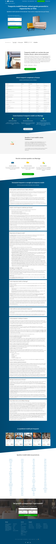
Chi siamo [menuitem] (14, 525)
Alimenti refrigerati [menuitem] (38, 525)
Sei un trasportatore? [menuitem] (31, 1)
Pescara (34, 474)
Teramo (45, 470)
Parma (34, 470)
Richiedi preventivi (14, 27)
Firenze (22, 468)
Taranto (45, 468)
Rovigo (45, 459)
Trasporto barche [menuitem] (45, 525)
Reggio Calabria (34, 488)
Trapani (45, 474)
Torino (45, 473)
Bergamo (10, 474)
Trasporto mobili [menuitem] (31, 525)
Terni (45, 471)
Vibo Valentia (45, 488)
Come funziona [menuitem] (24, 1)
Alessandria (10, 460)
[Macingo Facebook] (25, 542)
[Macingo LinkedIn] (30, 542)
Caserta (11, 487)
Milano (22, 493)
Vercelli (45, 485)
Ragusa (34, 485)
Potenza (34, 482)
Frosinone (22, 471)
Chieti (11, 493)
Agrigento (10, 459)
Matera (22, 490)
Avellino (11, 468)
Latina (22, 479)
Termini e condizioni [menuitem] (23, 526)
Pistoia (34, 479)
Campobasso (11, 485)
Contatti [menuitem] (14, 529)
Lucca (22, 487)
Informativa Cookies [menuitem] (23, 529)
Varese (45, 482)
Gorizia (22, 474)
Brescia (11, 479)
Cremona (22, 460)
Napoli (34, 459)
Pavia (34, 471)
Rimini (34, 493)
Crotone (22, 462)
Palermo (34, 468)
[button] (5, 1)
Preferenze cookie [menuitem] (23, 534)
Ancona (11, 462)
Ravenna (34, 487)
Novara (34, 460)
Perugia (34, 473)
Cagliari (11, 482)
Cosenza (22, 459)
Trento (45, 476)
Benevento (10, 473)
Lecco (22, 482)
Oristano (34, 465)
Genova (22, 473)
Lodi (22, 485)
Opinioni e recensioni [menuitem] (15, 530)
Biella (11, 476)
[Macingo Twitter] (27, 542)
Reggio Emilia (34, 490)
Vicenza (45, 490)
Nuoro (34, 462)
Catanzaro (10, 490)
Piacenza (33, 476)
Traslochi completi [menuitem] (45, 526)
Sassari (45, 462)
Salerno (45, 460)
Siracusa (45, 465)
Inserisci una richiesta (41, 1)
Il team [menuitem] (14, 526)
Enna (22, 465)
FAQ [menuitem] (35, 1)
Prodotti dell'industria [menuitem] (38, 526)
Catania (11, 488)
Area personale (48, 1)
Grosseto (22, 476)
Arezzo (11, 465)
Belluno (11, 471)
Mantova (22, 488)
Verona (45, 487)
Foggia (22, 470)
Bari (10, 470)
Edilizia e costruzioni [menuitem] (31, 526)
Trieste (45, 479)
